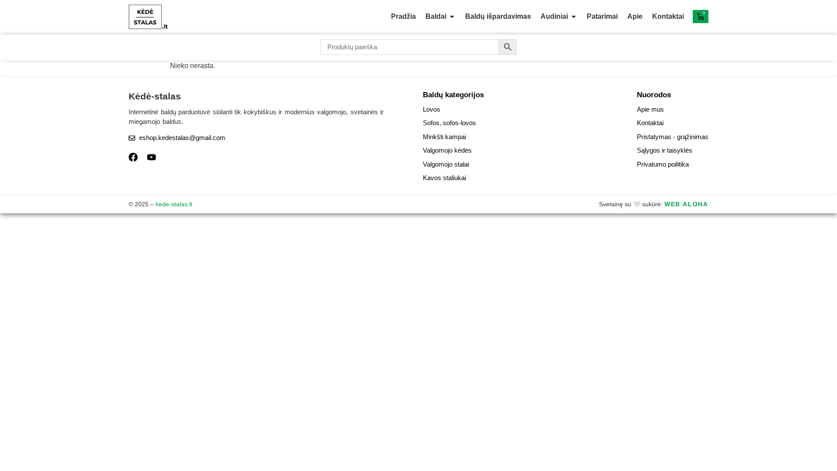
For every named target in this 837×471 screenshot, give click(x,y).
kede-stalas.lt (174, 204)
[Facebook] (133, 157)
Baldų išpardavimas (498, 16)
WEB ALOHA (686, 204)
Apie (635, 16)
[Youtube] (151, 157)
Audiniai (554, 16)
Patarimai (602, 16)
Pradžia (403, 16)
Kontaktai (668, 16)
